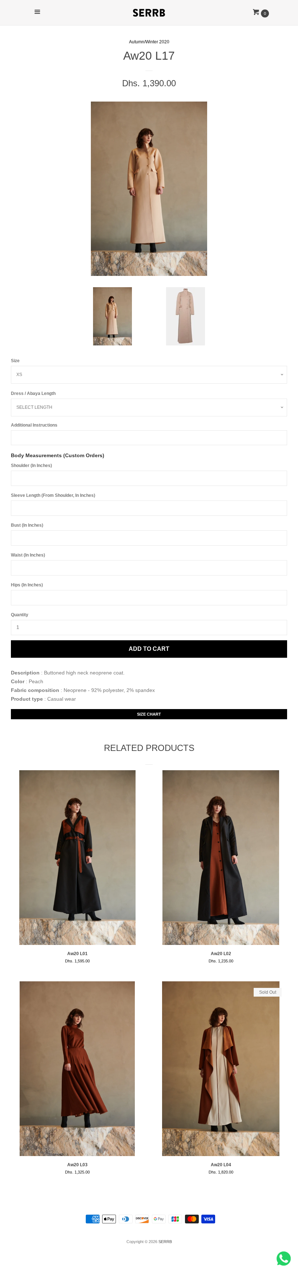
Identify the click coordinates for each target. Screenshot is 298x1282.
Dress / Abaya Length (33, 393)
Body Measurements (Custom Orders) (57, 455)
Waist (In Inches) (28, 555)
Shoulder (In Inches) (31, 465)
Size (15, 360)
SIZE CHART (149, 714)
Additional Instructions (34, 425)
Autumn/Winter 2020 (149, 41)
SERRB (165, 1241)
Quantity (19, 614)
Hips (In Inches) (27, 584)
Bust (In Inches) (27, 525)
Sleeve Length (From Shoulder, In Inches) (53, 495)
